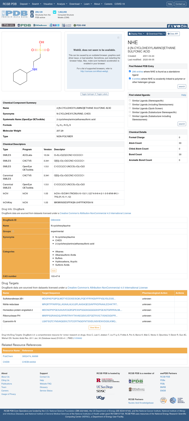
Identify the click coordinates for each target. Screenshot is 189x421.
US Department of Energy (104, 410)
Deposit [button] (24, 3)
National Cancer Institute (150, 410)
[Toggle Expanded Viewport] (118, 37)
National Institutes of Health (87, 413)
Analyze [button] (61, 3)
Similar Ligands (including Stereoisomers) (152, 104)
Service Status (46, 390)
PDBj (162, 383)
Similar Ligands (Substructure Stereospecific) (154, 112)
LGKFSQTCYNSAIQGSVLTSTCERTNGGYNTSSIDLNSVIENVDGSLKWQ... (79, 321)
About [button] (97, 3)
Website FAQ (45, 383)
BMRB (163, 387)
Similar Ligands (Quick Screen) (147, 108)
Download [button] (74, 3)
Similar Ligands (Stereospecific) (148, 100)
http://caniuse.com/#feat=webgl (94, 71)
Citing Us (5, 380)
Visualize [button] (48, 3)
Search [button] (36, 3)
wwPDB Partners (168, 373)
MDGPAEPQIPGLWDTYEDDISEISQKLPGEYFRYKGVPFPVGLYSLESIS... (79, 298)
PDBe (162, 380)
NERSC (86, 416)
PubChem (8, 356)
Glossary (44, 387)
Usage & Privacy (8, 394)
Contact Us (45, 376)
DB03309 (55, 220)
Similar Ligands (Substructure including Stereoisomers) (151, 117)
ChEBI (6, 361)
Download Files (155, 33)
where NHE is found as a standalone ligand (156, 73)
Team (3, 387)
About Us (5, 376)
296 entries (137, 71)
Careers (108, 3)
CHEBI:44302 (29, 361)
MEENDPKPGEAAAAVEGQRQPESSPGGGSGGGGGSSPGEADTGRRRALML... (82, 309)
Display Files (136, 33)
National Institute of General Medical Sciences (49, 413)
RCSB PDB (10, 4)
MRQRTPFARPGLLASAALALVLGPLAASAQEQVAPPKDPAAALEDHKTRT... (80, 304)
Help (170, 3)
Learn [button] (87, 3)
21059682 (77, 338)
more (54, 270)
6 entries (136, 78)
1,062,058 (62, 11)
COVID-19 (120, 3)
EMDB (163, 390)
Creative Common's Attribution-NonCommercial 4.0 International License (95, 213)
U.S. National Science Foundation (60, 410)
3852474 (26, 356)
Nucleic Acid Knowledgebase (141, 402)
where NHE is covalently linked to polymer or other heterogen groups (158, 80)
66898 (35, 356)
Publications (6, 383)
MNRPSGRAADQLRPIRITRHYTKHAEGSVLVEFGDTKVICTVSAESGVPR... (79, 315)
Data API (174, 33)
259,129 (38, 11)
